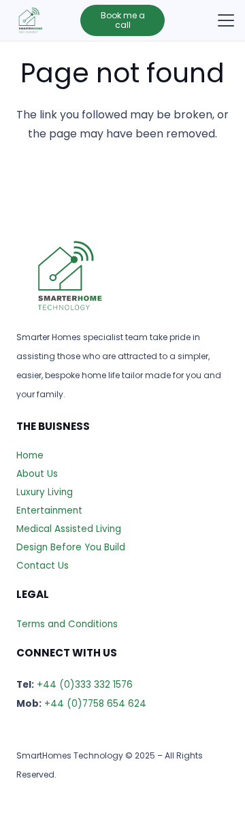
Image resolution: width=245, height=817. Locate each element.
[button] (226, 20)
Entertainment (49, 510)
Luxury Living (44, 492)
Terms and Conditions (67, 624)
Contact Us (42, 565)
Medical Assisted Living (68, 528)
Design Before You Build (70, 547)
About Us (37, 473)
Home (30, 455)
